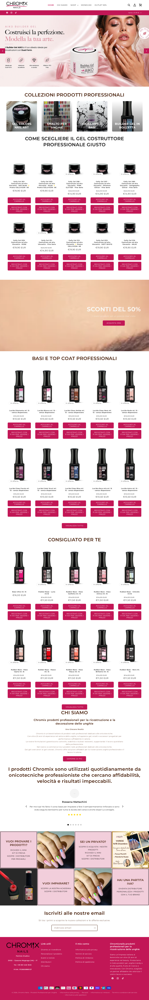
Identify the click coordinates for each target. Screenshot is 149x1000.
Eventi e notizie (48, 958)
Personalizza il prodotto (51, 954)
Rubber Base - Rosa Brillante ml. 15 (102, 671)
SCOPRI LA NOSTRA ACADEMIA (56, 888)
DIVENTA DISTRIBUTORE (130, 888)
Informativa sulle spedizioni (76, 995)
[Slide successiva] (146, 50)
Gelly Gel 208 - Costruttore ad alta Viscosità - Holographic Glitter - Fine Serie (130, 184)
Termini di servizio (83, 954)
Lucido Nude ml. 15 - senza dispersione (129, 411)
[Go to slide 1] (68, 824)
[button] (74, 5)
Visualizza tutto (74, 526)
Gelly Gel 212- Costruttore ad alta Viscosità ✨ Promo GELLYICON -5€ (74, 243)
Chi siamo (45, 966)
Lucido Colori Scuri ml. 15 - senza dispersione (46, 489)
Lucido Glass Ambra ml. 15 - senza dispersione (74, 411)
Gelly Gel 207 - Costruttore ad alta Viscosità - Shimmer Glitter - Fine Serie (102, 184)
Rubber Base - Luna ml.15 (46, 593)
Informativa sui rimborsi (100, 992)
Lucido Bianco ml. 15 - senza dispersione (46, 411)
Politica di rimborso (84, 958)
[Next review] (122, 806)
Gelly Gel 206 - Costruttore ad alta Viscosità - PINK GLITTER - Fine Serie (74, 184)
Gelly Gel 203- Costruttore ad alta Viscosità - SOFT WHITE (102, 242)
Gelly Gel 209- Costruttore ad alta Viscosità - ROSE (19, 242)
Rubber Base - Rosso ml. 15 (47, 671)
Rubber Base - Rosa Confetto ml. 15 (74, 593)
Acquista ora (114, 323)
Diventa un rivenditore (51, 950)
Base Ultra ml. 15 (19, 592)
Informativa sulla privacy (86, 950)
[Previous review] (26, 806)
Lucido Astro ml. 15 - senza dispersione (130, 489)
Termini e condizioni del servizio (124, 992)
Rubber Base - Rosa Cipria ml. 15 (19, 671)
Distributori (46, 962)
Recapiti (85, 992)
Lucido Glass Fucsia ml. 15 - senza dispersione (19, 489)
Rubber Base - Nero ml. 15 (130, 671)
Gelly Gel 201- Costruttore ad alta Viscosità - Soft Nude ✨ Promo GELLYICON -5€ (19, 184)
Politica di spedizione (84, 962)
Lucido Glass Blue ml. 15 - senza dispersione (74, 489)
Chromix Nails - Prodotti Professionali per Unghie (37, 992)
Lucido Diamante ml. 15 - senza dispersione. (19, 411)
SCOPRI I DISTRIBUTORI (18, 856)
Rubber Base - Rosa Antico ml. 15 (102, 593)
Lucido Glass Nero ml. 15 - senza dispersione (102, 411)
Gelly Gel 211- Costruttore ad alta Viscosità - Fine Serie (47, 242)
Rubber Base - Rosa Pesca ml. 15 (74, 671)
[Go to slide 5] (78, 824)
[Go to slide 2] (70, 824)
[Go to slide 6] (81, 824)
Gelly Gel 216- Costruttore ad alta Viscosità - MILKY (130, 242)
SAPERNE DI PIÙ (74, 759)
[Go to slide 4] (75, 824)
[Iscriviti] (94, 928)
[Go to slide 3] (73, 824)
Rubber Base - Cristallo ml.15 (130, 593)
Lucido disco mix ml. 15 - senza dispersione (102, 489)
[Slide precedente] (2, 50)
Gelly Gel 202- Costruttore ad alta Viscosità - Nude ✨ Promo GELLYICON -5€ (46, 184)
